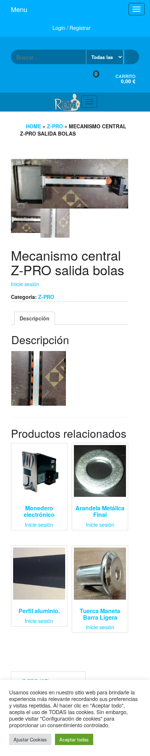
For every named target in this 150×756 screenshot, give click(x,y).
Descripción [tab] (35, 318)
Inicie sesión (25, 284)
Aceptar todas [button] (74, 739)
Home (33, 126)
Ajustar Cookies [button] (30, 739)
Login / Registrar (71, 27)
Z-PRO (55, 126)
